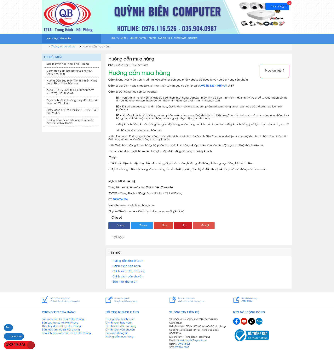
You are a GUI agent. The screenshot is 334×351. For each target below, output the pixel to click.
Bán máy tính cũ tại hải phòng (61, 329)
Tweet (143, 225)
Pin (184, 225)
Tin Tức (152, 38)
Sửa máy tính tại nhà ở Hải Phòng (68, 64)
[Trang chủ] (107, 39)
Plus (164, 225)
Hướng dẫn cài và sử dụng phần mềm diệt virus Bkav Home (70, 122)
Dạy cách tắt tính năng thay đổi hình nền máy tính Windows (72, 102)
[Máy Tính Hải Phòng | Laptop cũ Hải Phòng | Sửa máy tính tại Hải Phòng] (167, 16)
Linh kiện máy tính (138, 38)
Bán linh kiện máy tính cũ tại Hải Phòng (66, 333)
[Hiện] (280, 70)
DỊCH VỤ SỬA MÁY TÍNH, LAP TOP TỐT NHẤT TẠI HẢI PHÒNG (70, 92)
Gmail (205, 225)
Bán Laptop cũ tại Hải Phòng (60, 322)
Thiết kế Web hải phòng (185, 38)
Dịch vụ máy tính (120, 38)
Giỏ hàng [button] (279, 5)
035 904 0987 (182, 347)
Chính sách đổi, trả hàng (128, 271)
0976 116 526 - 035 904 (213, 85)
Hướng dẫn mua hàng (119, 336)
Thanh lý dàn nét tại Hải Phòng (61, 326)
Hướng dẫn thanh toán (127, 261)
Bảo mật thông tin (124, 281)
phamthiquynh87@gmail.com (191, 340)
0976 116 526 (120, 199)
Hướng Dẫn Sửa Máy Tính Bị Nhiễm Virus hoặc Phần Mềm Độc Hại (72, 82)
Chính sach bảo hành (126, 266)
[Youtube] (244, 321)
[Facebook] (237, 321)
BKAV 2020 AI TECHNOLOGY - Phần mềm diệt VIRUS (72, 112)
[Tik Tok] (252, 321)
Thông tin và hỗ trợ (63, 46)
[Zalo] (259, 321)
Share (120, 225)
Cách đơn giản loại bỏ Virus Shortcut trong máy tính (69, 72)
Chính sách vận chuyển (127, 276)
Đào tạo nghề (165, 38)
